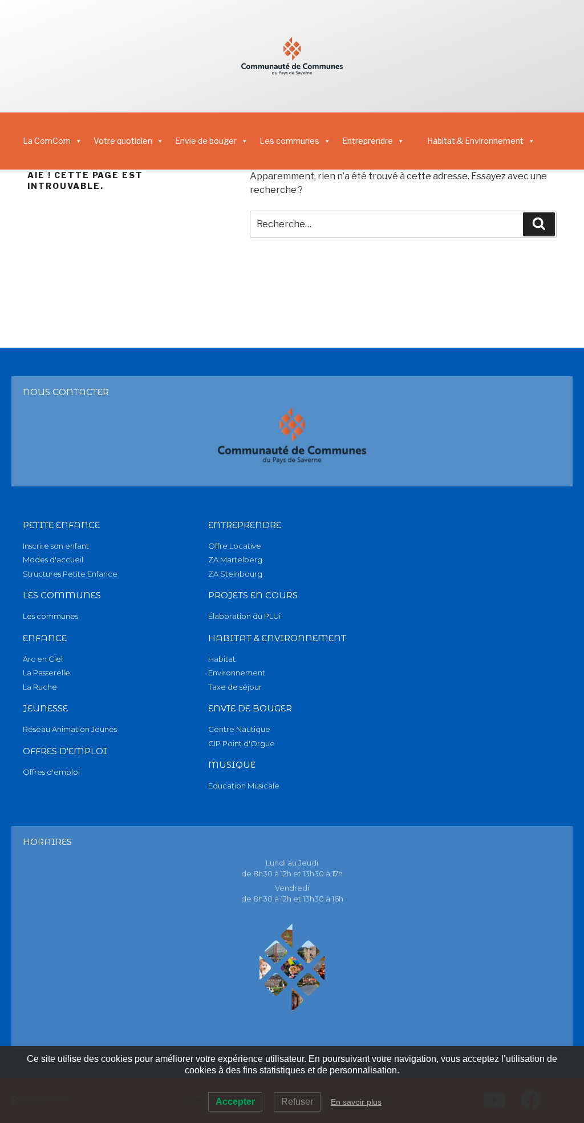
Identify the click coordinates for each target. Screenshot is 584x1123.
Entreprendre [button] (367, 141)
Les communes (289, 141)
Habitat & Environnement (475, 141)
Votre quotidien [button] (123, 141)
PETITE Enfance (61, 525)
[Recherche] (539, 224)
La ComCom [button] (47, 141)
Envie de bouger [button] (206, 141)
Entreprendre (244, 525)
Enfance (45, 638)
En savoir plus (356, 1101)
